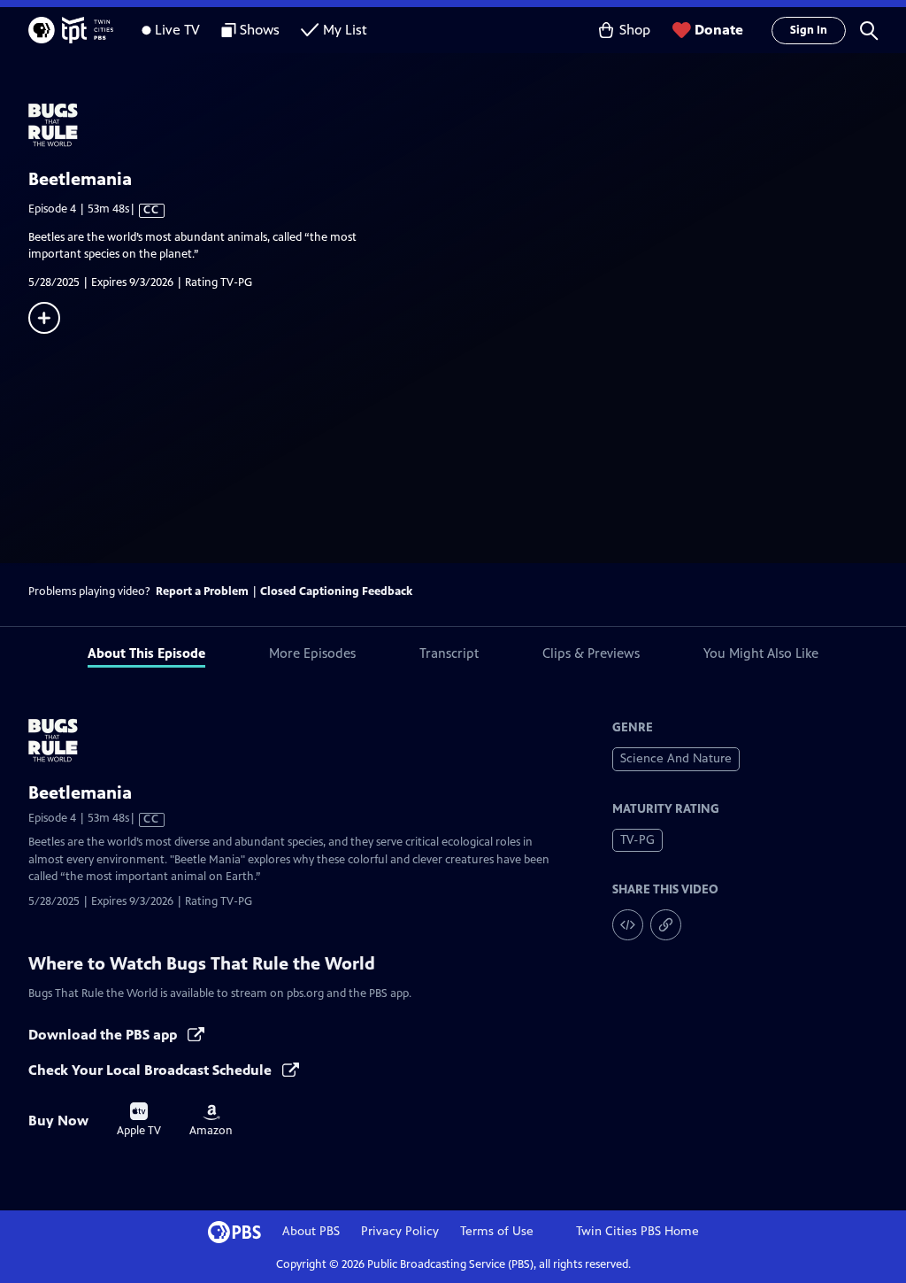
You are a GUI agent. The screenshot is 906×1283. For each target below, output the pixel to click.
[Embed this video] (627, 924)
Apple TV (139, 1120)
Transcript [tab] (449, 653)
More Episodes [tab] (312, 653)
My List (345, 29)
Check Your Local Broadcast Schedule (151, 1070)
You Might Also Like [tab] (760, 653)
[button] (869, 30)
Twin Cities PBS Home (637, 1231)
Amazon (211, 1121)
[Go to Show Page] (467, 125)
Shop (634, 29)
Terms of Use (497, 1231)
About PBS (311, 1231)
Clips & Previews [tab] (591, 653)
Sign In (808, 30)
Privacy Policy (400, 1231)
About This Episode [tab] (146, 653)
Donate (719, 29)
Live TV (177, 29)
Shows (260, 29)
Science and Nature (676, 758)
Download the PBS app (104, 1034)
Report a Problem (202, 591)
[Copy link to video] (665, 924)
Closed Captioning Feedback (336, 591)
